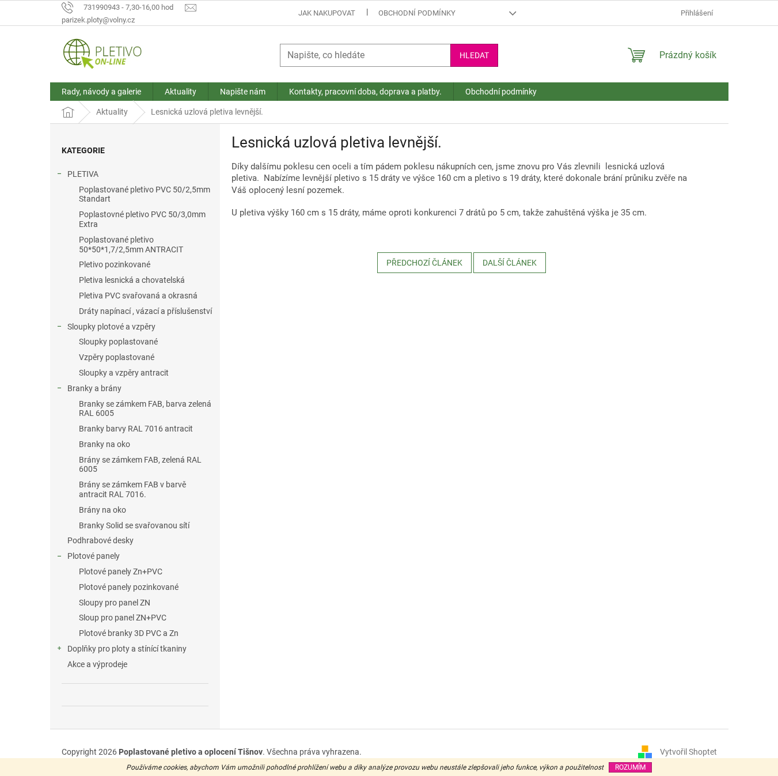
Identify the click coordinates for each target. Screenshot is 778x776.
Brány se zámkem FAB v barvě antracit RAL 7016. (132, 489)
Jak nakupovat (326, 13)
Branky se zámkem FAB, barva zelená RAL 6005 (145, 408)
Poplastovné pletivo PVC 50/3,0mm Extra (142, 219)
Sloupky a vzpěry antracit (124, 372)
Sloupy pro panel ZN (114, 602)
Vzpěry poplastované (116, 357)
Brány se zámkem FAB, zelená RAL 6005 (140, 464)
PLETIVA (82, 174)
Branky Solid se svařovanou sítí (134, 525)
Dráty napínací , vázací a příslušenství (145, 311)
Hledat (474, 55)
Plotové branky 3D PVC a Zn (129, 633)
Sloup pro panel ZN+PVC (122, 617)
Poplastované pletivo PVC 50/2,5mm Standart (144, 194)
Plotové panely (93, 556)
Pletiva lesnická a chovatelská (132, 280)
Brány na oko (102, 509)
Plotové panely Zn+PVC (120, 571)
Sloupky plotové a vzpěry (111, 326)
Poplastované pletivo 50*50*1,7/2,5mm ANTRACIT (131, 244)
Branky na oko (104, 444)
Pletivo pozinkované (114, 264)
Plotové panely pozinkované (129, 587)
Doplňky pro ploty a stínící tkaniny (127, 648)
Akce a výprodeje (97, 664)
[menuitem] (101, 91)
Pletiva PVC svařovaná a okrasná (138, 295)
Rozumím (630, 767)
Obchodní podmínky (417, 13)
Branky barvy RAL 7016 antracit (136, 428)
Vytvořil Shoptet (688, 751)
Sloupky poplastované (118, 341)
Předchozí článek (424, 262)
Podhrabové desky (100, 540)
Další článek (510, 262)
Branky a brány (94, 388)
